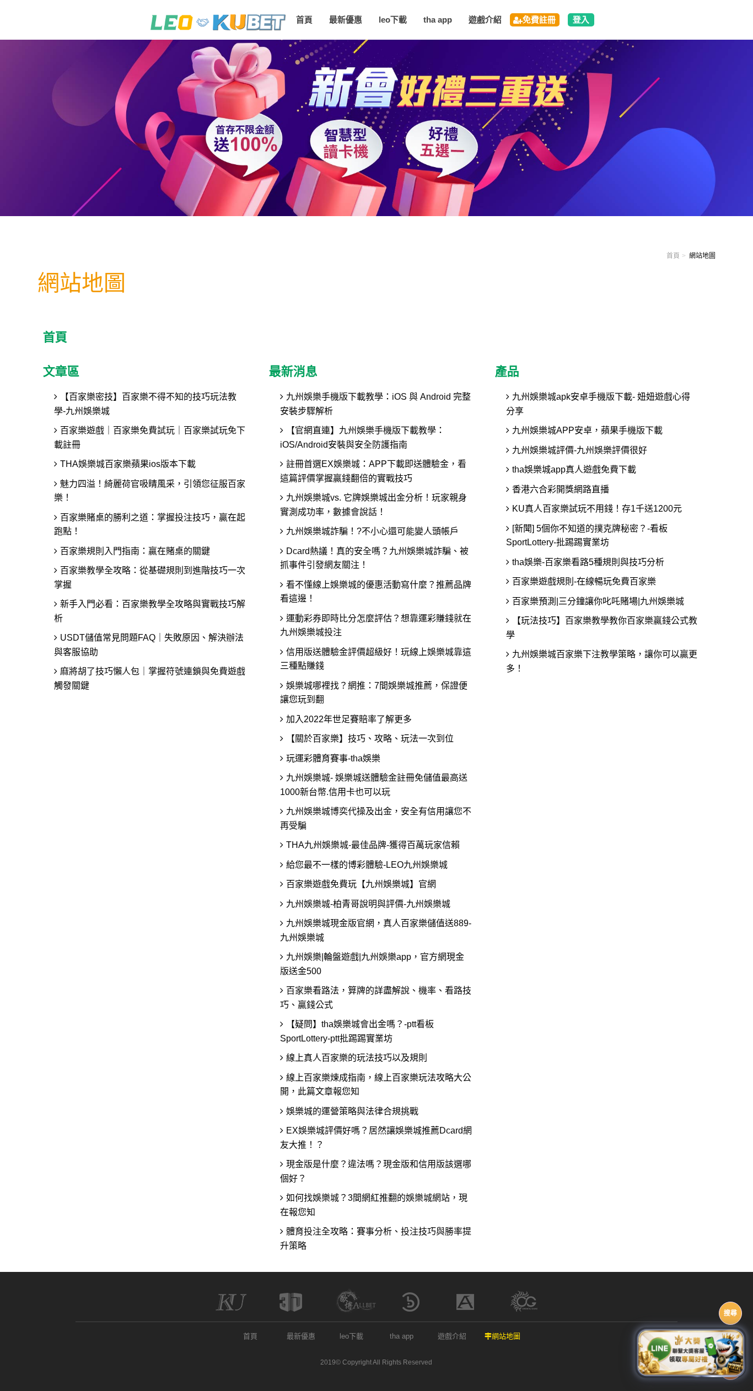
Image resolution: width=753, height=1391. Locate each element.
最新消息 (293, 371)
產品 (507, 371)
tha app (401, 1336)
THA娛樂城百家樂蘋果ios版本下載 (128, 464)
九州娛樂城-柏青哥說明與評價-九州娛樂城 (368, 904)
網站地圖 (506, 1336)
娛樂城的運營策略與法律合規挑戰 (352, 1111)
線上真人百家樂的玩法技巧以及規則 (356, 1057)
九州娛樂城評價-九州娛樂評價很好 (579, 450)
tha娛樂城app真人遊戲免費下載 (574, 469)
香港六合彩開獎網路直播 (560, 489)
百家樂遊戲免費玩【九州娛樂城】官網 (361, 884)
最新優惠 (301, 1336)
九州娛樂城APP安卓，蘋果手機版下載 (587, 430)
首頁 (673, 256)
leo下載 (351, 1336)
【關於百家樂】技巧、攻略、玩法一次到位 (370, 738)
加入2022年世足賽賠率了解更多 (349, 719)
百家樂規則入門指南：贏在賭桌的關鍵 (135, 551)
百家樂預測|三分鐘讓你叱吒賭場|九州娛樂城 (598, 601)
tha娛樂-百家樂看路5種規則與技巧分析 (588, 562)
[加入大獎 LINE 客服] (691, 1350)
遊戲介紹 (452, 1336)
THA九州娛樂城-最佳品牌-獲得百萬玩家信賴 (373, 845)
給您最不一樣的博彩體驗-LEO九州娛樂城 (367, 864)
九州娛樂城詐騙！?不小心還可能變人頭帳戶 (372, 531)
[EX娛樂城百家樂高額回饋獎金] (376, 127)
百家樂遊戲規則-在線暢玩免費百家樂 (584, 581)
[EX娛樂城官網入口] (218, 21)
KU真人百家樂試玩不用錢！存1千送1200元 (597, 508)
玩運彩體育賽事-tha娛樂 (333, 758)
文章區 (61, 371)
